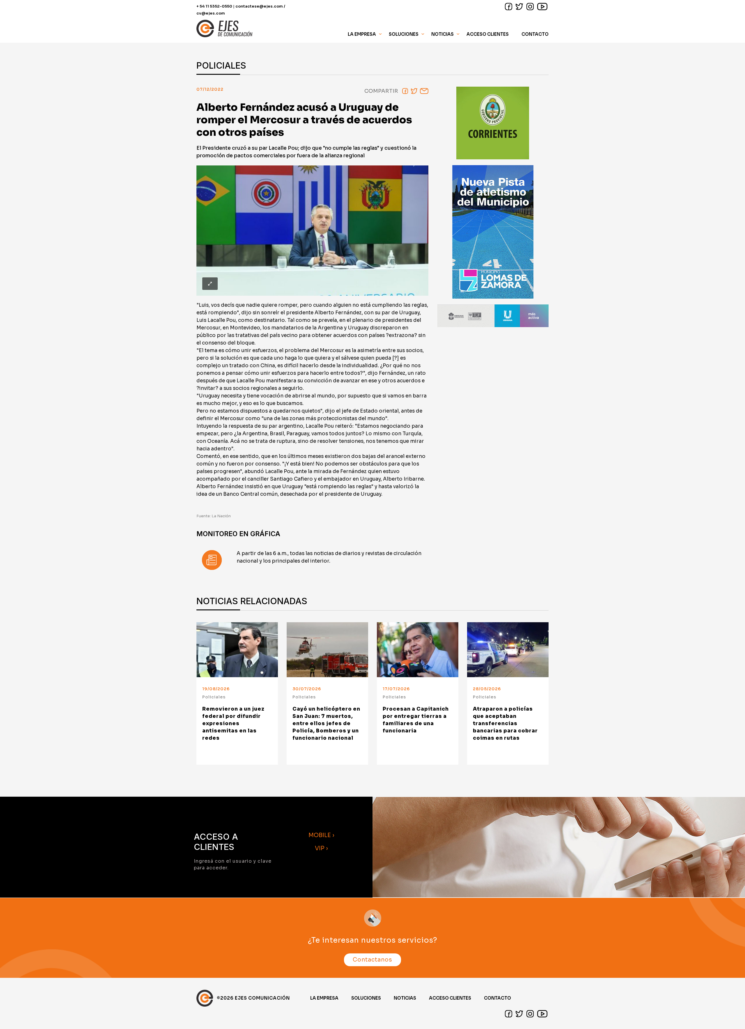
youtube (542, 6)
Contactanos (372, 959)
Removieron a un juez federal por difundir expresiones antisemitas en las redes (233, 723)
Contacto (535, 34)
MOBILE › (321, 835)
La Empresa (324, 998)
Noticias (442, 34)
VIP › (321, 848)
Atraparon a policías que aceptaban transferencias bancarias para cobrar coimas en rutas (505, 723)
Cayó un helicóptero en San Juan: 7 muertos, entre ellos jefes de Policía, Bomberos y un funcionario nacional (326, 723)
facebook (508, 6)
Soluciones (366, 998)
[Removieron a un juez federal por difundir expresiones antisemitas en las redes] (237, 649)
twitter (519, 6)
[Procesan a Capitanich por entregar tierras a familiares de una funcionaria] (417, 649)
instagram (530, 6)
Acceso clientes (450, 998)
